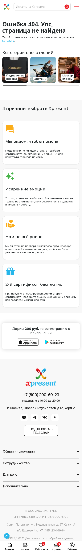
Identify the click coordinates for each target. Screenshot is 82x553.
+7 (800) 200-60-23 (41, 395)
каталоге (8, 40)
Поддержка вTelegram (41, 431)
